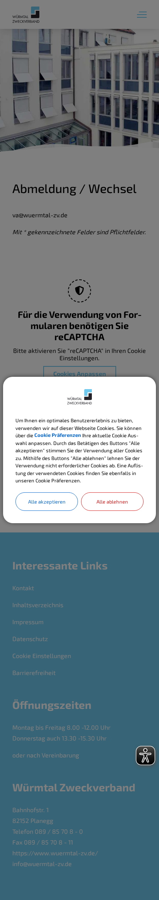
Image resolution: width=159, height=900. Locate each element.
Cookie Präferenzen (57, 435)
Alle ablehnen (112, 501)
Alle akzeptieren (47, 501)
